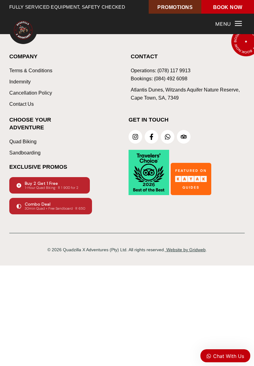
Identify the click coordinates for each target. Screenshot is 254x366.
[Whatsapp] (167, 137)
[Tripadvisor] (183, 137)
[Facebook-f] (151, 137)
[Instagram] (135, 137)
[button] (229, 24)
